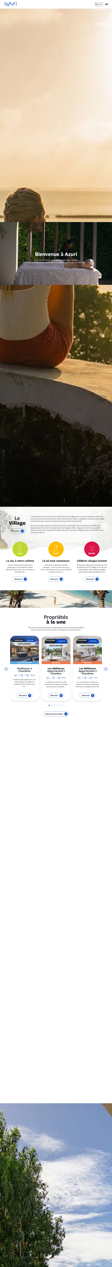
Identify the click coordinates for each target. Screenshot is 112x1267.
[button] (106, 4)
